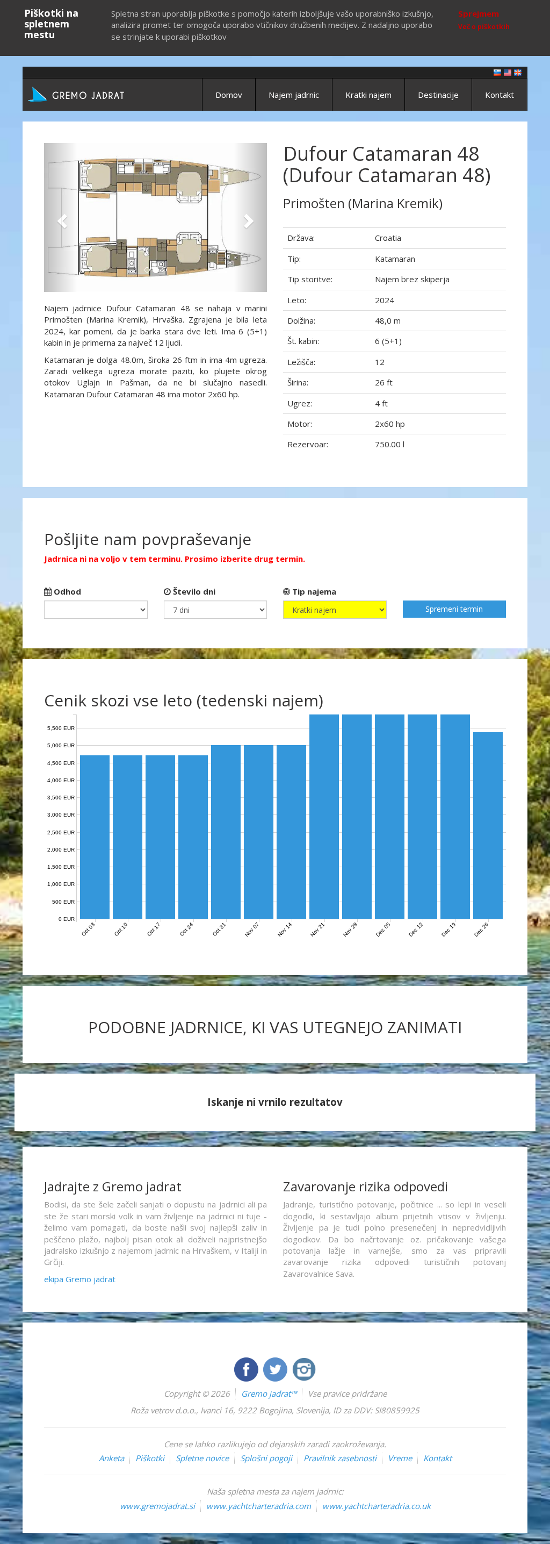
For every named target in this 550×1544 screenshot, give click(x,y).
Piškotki (149, 1458)
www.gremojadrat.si (157, 1505)
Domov (228, 94)
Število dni (193, 591)
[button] (60, 217)
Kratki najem (368, 94)
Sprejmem (478, 13)
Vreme (400, 1458)
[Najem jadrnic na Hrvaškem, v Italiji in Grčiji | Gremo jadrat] (92, 93)
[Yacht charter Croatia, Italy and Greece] (507, 71)
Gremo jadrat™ (268, 1393)
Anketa (111, 1458)
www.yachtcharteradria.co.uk (376, 1505)
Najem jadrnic (294, 94)
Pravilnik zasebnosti (340, 1458)
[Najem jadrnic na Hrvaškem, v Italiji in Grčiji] (497, 71)
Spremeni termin (454, 609)
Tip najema (313, 591)
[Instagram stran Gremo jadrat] (304, 1368)
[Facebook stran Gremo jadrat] (247, 1368)
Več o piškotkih (484, 26)
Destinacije (438, 94)
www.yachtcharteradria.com (258, 1505)
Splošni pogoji (266, 1458)
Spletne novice (202, 1458)
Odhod (66, 591)
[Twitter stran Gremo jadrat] (276, 1368)
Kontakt (499, 94)
